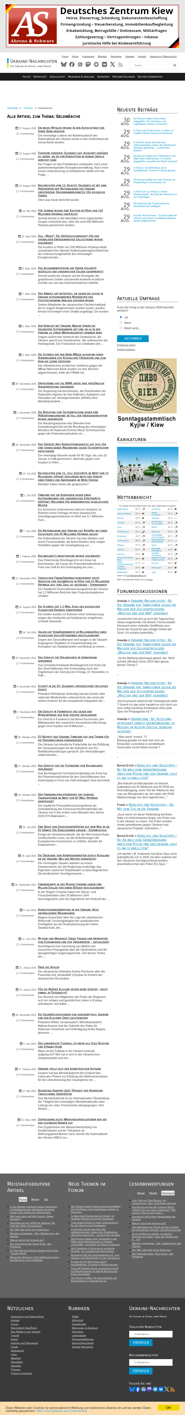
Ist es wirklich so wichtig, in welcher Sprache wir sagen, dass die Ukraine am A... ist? (155, 1236)
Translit (15, 1335)
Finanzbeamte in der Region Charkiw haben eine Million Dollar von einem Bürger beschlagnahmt (71, 886)
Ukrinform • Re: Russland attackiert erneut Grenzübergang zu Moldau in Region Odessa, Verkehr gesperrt (146, 725)
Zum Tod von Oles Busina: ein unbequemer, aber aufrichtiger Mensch (154, 1202)
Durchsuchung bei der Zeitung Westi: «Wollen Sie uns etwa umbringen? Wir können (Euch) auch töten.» (153, 1210)
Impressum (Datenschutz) (163, 56)
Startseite (12, 108)
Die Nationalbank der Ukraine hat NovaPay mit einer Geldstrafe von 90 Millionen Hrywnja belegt (72, 532)
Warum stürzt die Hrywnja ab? (27, 1240)
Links (14, 1354)
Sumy (154, 545)
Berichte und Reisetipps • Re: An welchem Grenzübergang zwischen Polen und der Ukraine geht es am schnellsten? (147, 771)
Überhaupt (168, 1193)
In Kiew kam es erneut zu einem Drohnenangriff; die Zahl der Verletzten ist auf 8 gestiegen (155, 194)
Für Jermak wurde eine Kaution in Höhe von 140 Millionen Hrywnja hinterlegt (70, 212)
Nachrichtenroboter (150, 76)
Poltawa (120, 545)
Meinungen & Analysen (81, 76)
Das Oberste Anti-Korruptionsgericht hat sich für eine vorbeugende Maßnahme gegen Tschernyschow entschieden (73, 448)
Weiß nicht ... (132, 328)
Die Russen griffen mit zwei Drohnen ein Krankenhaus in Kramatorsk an (154, 181)
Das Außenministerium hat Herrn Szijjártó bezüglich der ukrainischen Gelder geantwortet (71, 269)
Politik (27, 76)
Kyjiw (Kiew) (122, 509)
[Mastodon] (149, 1389)
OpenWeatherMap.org (136, 576)
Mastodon (88, 64)
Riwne (154, 527)
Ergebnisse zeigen (126, 345)
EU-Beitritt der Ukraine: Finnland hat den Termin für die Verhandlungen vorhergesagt (73, 738)
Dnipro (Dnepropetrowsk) (125, 563)
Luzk (119, 527)
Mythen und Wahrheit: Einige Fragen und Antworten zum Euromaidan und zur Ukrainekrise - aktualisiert (73, 940)
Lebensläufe (79, 1335)
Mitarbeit (102, 56)
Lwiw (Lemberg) (124, 513)
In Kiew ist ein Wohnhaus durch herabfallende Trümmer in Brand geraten (154, 169)
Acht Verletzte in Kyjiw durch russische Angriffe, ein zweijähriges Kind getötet (93, 1250)
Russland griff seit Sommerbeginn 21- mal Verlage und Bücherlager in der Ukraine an (95, 1256)
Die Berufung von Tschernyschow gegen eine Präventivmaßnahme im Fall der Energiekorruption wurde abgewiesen (72, 415)
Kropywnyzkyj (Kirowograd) (158, 540)
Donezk (155, 563)
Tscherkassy (123, 541)
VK (161, 1389)
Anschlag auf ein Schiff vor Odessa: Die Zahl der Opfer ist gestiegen (32, 1224)
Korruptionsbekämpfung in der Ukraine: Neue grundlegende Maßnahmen (68, 911)
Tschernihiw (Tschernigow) (158, 536)
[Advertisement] (92, 89)
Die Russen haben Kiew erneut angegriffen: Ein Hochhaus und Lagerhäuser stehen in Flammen (150, 121)
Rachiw (120, 518)
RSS (121, 64)
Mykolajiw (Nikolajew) (156, 549)
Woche (35, 1199)
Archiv (75, 56)
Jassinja (155, 518)
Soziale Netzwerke (82, 1346)
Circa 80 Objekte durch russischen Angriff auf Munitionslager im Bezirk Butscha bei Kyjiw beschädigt (94, 1271)
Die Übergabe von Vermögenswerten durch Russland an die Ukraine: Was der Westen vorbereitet (73, 857)
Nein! (127, 322)
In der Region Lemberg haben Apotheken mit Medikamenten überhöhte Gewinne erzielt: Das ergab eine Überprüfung (33, 1209)
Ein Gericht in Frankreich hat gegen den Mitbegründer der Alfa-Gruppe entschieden (67, 713)
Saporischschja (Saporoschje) (158, 558)
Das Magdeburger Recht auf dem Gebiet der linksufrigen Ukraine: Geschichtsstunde (156, 1228)
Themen (28, 108)
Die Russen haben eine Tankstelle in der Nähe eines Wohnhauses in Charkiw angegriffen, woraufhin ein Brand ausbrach (155, 159)
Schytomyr (122, 536)
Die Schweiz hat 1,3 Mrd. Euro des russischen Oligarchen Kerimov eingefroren (69, 608)
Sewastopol (122, 572)
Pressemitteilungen (123, 76)
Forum (65, 56)
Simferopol (156, 568)
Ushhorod (156, 509)
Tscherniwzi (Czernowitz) (157, 522)
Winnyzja (156, 532)
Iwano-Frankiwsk (156, 513)
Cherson (121, 554)
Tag (46, 1199)
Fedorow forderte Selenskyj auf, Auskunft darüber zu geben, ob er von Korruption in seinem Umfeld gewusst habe (73, 156)
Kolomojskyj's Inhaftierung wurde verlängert (69, 556)
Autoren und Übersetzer (24, 1343)
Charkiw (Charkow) (156, 554)
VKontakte (104, 64)
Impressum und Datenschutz (27, 1316)
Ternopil (120, 522)
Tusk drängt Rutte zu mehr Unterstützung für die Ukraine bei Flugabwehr (94, 1224)
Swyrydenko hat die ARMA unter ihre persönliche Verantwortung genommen (71, 385)
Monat (23, 1199)
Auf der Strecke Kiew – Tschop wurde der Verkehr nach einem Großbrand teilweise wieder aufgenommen (155, 218)
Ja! (126, 317)
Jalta (154, 572)
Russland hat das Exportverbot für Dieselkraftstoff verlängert (151, 205)
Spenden (129, 56)
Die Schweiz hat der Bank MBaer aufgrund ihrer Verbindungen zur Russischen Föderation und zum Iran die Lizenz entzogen (72, 358)
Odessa (120, 550)
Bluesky (64, 64)
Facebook (72, 64)
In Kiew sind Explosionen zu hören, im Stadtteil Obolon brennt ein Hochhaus (154, 132)
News (80, 64)
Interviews (103, 76)
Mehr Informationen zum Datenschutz (62, 1410)
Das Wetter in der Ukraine (25, 1331)
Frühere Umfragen (126, 349)
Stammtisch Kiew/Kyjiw (24, 1327)
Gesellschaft (57, 76)
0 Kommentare (27, 134)
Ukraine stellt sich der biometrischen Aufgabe (69, 1068)
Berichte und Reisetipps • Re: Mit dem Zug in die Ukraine (145, 807)
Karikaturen (88, 56)
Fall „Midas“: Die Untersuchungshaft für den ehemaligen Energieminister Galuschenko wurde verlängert (70, 239)
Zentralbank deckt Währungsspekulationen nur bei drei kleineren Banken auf (72, 1121)
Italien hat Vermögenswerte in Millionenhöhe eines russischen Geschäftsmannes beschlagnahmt (72, 633)
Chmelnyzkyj (122, 532)
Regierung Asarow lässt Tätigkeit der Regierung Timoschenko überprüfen (70, 1092)
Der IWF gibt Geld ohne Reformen (29, 1229)
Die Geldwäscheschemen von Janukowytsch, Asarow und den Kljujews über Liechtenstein (73, 1016)
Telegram (96, 64)
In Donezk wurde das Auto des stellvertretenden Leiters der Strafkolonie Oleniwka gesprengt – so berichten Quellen (155, 146)
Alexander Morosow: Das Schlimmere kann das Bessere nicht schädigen (34, 1259)
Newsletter (116, 56)
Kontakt (142, 56)
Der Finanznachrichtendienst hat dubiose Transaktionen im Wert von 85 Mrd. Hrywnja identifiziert (68, 798)
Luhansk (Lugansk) (121, 567)
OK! (168, 1407)
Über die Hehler (48, 967)
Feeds (14, 1346)
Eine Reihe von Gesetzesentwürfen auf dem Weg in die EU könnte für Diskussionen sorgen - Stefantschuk (74, 828)
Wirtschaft (40, 76)
